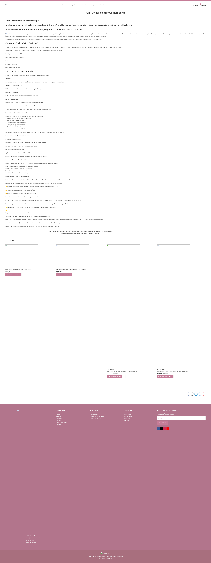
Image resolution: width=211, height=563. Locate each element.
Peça (6, 213)
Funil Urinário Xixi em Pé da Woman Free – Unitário (18, 269)
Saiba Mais (165, 233)
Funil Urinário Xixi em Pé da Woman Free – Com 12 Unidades (172, 371)
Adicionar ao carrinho (13, 275)
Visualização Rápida (23, 274)
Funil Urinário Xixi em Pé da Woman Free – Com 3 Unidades (71, 269)
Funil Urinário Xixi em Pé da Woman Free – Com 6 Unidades (122, 371)
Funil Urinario (9, 268)
